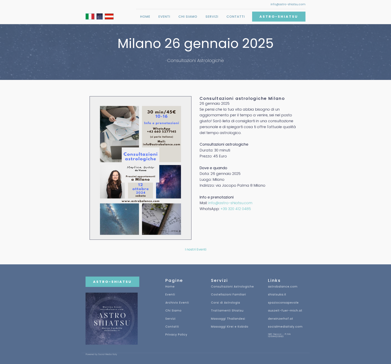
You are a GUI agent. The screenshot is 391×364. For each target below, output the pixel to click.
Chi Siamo (173, 310)
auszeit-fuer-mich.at (285, 310)
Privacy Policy (176, 334)
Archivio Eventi (177, 302)
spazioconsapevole (283, 302)
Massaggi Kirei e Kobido (229, 326)
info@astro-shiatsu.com (288, 4)
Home (145, 16)
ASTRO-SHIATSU (278, 16)
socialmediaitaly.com (285, 326)
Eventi (164, 16)
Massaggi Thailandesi (228, 318)
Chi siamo (187, 16)
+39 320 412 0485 (236, 208)
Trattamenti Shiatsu (227, 310)
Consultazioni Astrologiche (232, 286)
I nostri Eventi (195, 249)
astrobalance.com (283, 286)
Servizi (211, 16)
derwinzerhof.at (280, 318)
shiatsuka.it (277, 294)
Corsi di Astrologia (225, 302)
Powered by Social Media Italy (101, 354)
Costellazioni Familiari (228, 294)
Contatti (235, 16)
